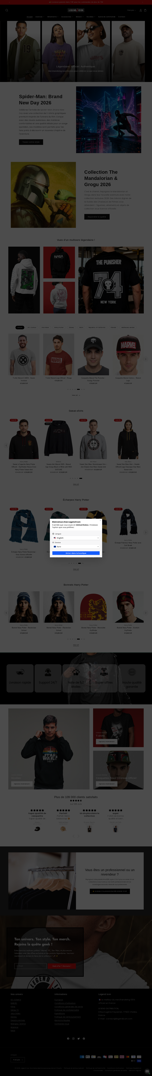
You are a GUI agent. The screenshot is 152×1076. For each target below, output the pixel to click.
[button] (76, 538)
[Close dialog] (100, 520)
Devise (58, 543)
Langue (58, 534)
